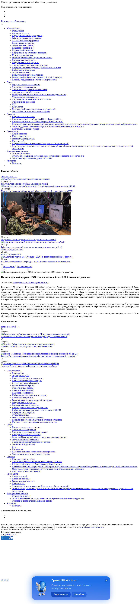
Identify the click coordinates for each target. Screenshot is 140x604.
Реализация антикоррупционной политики (32, 57)
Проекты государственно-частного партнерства (34, 80)
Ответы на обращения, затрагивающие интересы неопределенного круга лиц (48, 156)
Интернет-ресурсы (20, 136)
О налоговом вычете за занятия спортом (31, 111)
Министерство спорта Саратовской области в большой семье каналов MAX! (37, 191)
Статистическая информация (25, 40)
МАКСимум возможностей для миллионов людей (24, 184)
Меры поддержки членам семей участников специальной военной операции (48, 126)
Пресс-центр (9, 266)
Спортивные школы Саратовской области (31, 99)
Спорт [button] (9, 82)
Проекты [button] (11, 114)
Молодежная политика (23, 282)
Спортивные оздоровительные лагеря (29, 89)
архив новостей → (10, 327)
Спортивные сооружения (24, 87)
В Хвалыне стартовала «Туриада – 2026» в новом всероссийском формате (35, 262)
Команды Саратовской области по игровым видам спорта (39, 94)
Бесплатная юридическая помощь (27, 75)
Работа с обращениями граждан (27, 38)
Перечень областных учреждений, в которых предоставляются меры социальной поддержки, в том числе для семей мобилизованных (74, 124)
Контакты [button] (11, 161)
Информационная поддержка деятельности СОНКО (36, 67)
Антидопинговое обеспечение (26, 92)
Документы (17, 107)
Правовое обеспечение (22, 48)
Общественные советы (22, 45)
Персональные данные (22, 55)
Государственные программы (25, 62)
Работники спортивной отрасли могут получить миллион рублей (31, 247)
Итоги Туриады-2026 (11, 254)
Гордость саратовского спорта (26, 84)
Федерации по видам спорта (25, 97)
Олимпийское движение (23, 102)
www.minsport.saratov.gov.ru (91, 527)
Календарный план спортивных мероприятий (33, 109)
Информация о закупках (23, 70)
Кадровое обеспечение (22, 50)
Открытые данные (20, 72)
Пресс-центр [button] (12, 131)
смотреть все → (9, 176)
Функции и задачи (20, 33)
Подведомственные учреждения (27, 35)
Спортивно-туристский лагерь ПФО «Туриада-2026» (37, 119)
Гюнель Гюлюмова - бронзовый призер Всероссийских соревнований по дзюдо (38, 356)
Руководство (18, 30)
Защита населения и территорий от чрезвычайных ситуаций (40, 143)
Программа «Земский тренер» (26, 129)
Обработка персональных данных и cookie (32, 158)
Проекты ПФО (41, 282)
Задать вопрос (61, 594)
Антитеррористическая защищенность (30, 65)
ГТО (14, 104)
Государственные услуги (23, 60)
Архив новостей (19, 134)
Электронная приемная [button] (17, 151)
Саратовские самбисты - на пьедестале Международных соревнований (34, 336)
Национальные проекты (23, 116)
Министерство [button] (13, 28)
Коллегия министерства (23, 43)
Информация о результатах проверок (29, 53)
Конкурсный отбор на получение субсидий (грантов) (37, 77)
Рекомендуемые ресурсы (23, 138)
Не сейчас (79, 594)
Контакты (16, 163)
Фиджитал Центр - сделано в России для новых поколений (28, 239)
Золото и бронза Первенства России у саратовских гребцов (29, 366)
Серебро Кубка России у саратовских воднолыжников (26, 346)
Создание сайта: (8, 534)
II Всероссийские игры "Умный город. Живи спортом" (37, 121)
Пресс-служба (18, 141)
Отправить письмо (21, 153)
